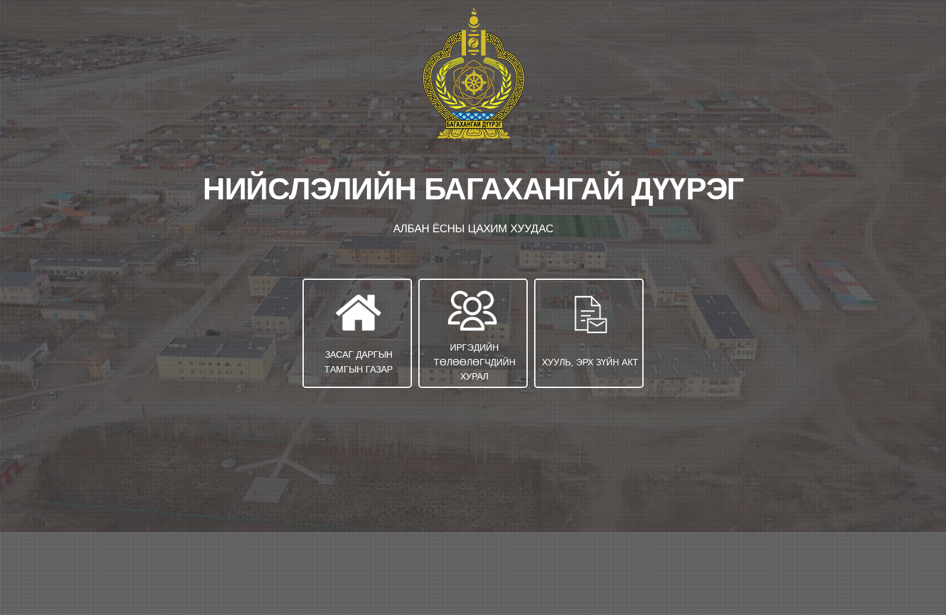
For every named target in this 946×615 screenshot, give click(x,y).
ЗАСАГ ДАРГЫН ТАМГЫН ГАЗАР (358, 361)
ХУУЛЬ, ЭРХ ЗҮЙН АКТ (590, 362)
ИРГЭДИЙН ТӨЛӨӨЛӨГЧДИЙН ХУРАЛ (474, 361)
